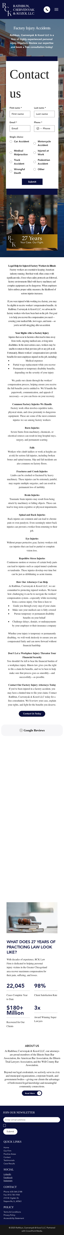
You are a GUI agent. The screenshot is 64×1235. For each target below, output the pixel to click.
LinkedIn (7, 1174)
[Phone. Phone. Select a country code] (39, 128)
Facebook (8, 1177)
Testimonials (9, 1160)
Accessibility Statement (14, 1218)
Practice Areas (10, 1154)
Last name (40, 107)
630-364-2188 (16, 1192)
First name (16, 107)
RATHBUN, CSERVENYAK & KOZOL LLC (23, 9)
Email (13, 122)
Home (6, 1147)
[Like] (47, 9)
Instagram (8, 1180)
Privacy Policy (9, 1215)
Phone (38, 122)
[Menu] (56, 9)
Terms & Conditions (12, 1212)
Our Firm (7, 1151)
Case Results (9, 1163)
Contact (7, 1157)
